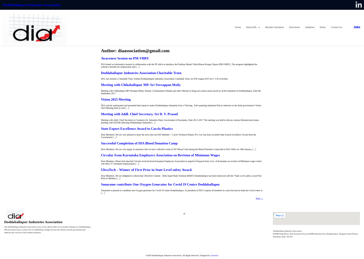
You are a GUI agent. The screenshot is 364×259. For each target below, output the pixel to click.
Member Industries (274, 27)
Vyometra (214, 255)
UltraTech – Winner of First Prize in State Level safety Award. (146, 170)
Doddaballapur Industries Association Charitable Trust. (141, 73)
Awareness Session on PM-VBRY (125, 58)
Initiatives (310, 27)
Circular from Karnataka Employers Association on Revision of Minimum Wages (160, 155)
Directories (294, 27)
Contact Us (336, 27)
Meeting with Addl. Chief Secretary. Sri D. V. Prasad (139, 114)
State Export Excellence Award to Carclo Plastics (137, 128)
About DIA (251, 27)
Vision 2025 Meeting (116, 99)
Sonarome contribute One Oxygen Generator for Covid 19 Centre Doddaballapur (160, 184)
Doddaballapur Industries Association (32, 5)
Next (259, 198)
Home (238, 27)
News (323, 27)
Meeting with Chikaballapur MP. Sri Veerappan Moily (141, 85)
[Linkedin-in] (358, 5)
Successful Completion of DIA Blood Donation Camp (139, 143)
